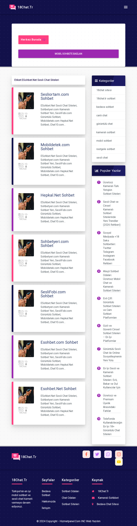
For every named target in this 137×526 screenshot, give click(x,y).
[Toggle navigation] (126, 7)
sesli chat (102, 157)
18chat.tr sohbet (105, 98)
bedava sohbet (105, 106)
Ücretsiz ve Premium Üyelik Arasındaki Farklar (109, 403)
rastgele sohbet (105, 149)
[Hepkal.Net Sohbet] (26, 201)
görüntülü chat (104, 123)
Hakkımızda (48, 501)
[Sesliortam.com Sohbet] (26, 100)
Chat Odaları (69, 497)
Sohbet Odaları (70, 491)
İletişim (46, 508)
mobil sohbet (104, 140)
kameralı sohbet (105, 132)
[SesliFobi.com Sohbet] (26, 298)
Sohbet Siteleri (70, 504)
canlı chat (101, 115)
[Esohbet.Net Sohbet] (26, 394)
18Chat (23, 118)
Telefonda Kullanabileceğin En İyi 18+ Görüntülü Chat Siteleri (112, 426)
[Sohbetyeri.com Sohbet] (26, 247)
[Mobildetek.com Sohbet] (26, 151)
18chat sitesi (104, 90)
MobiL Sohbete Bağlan (68, 53)
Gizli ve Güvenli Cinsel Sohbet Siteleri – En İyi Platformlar (111, 333)
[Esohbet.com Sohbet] (26, 348)
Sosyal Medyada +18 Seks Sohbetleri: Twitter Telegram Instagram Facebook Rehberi (111, 248)
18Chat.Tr (25, 7)
